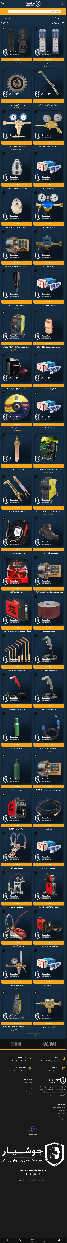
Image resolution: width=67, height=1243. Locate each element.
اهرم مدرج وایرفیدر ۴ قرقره (17, 305)
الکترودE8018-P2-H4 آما (49, 428)
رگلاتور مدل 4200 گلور (48, 266)
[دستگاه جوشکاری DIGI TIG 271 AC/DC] (48, 490)
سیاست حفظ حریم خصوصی (58, 1107)
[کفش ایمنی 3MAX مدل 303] (48, 532)
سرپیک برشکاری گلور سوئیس (17, 511)
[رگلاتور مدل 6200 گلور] (48, 1006)
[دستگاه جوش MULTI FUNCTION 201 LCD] (48, 448)
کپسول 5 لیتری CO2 (17, 748)
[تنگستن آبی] (48, 42)
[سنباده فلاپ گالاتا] (16, 407)
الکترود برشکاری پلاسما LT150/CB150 (48, 347)
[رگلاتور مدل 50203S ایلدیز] (16, 125)
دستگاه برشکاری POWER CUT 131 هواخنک (16, 347)
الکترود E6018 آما (49, 985)
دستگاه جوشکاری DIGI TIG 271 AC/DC (48, 511)
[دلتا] (49, 1044)
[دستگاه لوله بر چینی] (16, 886)
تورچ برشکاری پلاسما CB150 (17, 709)
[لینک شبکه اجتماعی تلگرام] (26, 1174)
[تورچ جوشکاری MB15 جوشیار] (48, 727)
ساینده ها (30, 1097)
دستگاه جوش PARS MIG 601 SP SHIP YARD (17, 1027)
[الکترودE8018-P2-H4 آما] (48, 407)
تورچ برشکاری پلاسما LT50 (49, 670)
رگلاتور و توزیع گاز (28, 1094)
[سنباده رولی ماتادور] (48, 610)
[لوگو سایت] (33, 3)
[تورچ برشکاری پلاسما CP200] (16, 532)
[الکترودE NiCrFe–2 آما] (48, 368)
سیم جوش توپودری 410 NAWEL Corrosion (49, 790)
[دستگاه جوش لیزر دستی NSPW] (16, 368)
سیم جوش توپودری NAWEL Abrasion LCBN (49, 592)
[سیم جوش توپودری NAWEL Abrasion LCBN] (48, 571)
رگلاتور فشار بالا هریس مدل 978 (48, 147)
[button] (16, 101)
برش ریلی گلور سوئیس (17, 946)
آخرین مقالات (62, 1110)
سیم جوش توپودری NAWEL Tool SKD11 (16, 266)
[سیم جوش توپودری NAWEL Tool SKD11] (16, 245)
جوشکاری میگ (28, 1082)
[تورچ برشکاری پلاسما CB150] (16, 688)
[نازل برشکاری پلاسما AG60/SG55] (16, 206)
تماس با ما (63, 1119)
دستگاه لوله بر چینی (17, 907)
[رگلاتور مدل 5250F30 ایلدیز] (16, 964)
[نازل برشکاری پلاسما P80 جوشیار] (16, 167)
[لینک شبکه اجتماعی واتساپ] (30, 1174)
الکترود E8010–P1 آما (49, 305)
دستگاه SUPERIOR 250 (17, 829)
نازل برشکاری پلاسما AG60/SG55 (16, 227)
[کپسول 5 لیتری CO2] (16, 727)
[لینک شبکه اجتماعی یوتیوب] (35, 1174)
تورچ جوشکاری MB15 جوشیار (48, 748)
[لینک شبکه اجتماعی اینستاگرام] (39, 1174)
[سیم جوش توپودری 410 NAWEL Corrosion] (48, 769)
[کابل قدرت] (48, 808)
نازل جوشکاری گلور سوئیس (16, 670)
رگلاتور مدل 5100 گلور (49, 227)
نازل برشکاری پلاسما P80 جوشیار (17, 188)
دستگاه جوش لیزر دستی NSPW (17, 389)
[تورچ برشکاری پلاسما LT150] (48, 688)
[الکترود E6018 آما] (48, 964)
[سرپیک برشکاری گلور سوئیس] (16, 490)
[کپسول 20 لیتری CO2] (16, 769)
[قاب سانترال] (16, 42)
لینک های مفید (61, 1104)
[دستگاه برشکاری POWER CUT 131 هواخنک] (16, 326)
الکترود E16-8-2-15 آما (49, 868)
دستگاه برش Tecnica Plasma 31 (49, 946)
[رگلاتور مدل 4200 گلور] (48, 245)
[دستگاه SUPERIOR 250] (16, 808)
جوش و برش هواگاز (27, 1091)
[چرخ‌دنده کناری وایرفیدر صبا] (16, 83)
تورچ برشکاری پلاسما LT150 (49, 709)
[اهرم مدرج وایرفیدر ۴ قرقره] (16, 284)
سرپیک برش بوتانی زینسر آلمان (48, 105)
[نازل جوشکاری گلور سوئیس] (16, 649)
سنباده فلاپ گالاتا (16, 428)
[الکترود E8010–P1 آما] (48, 284)
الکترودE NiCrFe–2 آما (49, 389)
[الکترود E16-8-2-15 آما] (48, 847)
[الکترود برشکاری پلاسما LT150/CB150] (48, 326)
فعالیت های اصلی (28, 1079)
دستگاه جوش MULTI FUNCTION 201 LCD (48, 470)
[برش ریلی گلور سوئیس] (16, 925)
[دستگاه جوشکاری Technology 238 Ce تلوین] (16, 610)
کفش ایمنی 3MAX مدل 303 (49, 553)
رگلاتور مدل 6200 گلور (49, 1027)
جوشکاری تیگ (29, 1085)
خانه (63, 18)
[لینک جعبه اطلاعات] (49, 1059)
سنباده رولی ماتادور (49, 631)
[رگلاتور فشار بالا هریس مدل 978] (48, 125)
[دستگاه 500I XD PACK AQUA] (48, 886)
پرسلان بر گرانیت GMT (17, 592)
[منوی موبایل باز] (62, 4)
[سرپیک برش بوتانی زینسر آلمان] (48, 83)
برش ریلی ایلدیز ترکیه (17, 868)
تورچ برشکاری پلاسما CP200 (17, 553)
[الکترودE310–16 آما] (48, 167)
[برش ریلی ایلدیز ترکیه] (16, 847)
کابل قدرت (49, 829)
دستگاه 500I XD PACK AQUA (49, 907)
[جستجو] (6, 11)
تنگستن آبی (49, 63)
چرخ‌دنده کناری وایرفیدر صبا (17, 105)
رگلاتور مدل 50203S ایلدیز (17, 147)
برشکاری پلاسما (28, 1088)
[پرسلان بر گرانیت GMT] (16, 571)
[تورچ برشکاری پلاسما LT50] (48, 649)
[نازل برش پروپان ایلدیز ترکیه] (16, 448)
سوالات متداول (61, 1116)
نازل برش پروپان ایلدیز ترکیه (17, 470)
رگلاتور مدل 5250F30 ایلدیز (17, 985)
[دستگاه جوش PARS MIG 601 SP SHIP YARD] (16, 1006)
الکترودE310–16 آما (48, 188)
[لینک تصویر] (32, 1131)
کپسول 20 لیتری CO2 (16, 790)
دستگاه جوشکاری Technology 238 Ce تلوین (17, 631)
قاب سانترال (17, 63)
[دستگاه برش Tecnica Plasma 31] (48, 925)
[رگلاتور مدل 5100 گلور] (48, 206)
